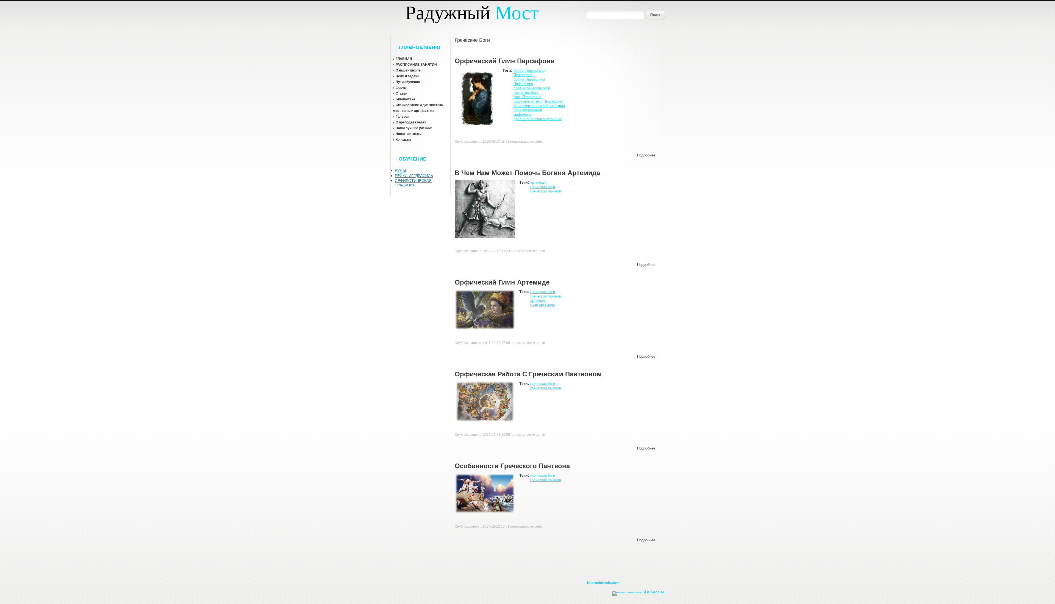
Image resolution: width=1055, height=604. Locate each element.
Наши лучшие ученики (414, 128)
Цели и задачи (407, 76)
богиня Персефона (529, 70)
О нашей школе (408, 70)
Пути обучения (408, 82)
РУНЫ (400, 170)
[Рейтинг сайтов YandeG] (627, 592)
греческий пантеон (545, 191)
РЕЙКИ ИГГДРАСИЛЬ (414, 175)
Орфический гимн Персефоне (504, 61)
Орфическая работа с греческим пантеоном (528, 374)
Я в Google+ (654, 592)
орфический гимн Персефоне (537, 101)
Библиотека (405, 99)
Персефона (522, 75)
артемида (538, 182)
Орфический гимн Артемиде (502, 282)
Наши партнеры (408, 134)
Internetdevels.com (603, 583)
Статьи (401, 93)
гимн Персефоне (527, 97)
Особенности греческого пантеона (512, 466)
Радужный (472, 12)
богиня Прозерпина (529, 79)
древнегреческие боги (531, 88)
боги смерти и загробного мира (539, 106)
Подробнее (646, 155)
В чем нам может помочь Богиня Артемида (527, 172)
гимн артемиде (542, 305)
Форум (401, 88)
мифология (522, 114)
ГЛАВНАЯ (404, 59)
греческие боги (525, 92)
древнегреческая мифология (537, 119)
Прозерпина (523, 84)
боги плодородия (527, 110)
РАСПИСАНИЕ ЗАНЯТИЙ (416, 65)
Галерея (402, 116)
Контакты (403, 140)
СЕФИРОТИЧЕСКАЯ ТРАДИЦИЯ (413, 182)
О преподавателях (411, 122)
